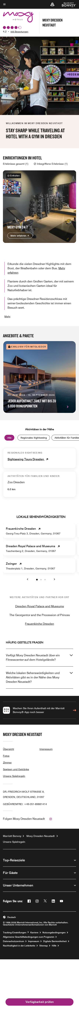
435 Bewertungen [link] (19, 31)
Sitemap (43, 945)
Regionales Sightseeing (34, 437)
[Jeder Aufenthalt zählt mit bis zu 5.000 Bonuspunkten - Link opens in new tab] (39, 377)
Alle (9, 437)
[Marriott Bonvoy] (67, 4)
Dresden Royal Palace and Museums (39, 606)
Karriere (34, 932)
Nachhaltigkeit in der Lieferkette (19, 945)
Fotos (6, 755)
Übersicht (8, 749)
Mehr (7, 316)
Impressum (46, 749)
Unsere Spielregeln (14, 776)
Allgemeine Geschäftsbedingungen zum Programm (28, 937)
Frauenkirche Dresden (39, 624)
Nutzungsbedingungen (54, 932)
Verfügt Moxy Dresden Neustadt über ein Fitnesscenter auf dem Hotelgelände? (33, 657)
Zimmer (7, 762)
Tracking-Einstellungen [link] (14, 932)
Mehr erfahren (18, 235)
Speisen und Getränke (16, 769)
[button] (52, 4)
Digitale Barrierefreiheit (55, 941)
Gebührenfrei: (25, 804)
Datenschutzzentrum (13, 941)
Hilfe (54, 945)
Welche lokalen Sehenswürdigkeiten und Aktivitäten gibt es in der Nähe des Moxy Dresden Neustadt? (33, 677)
